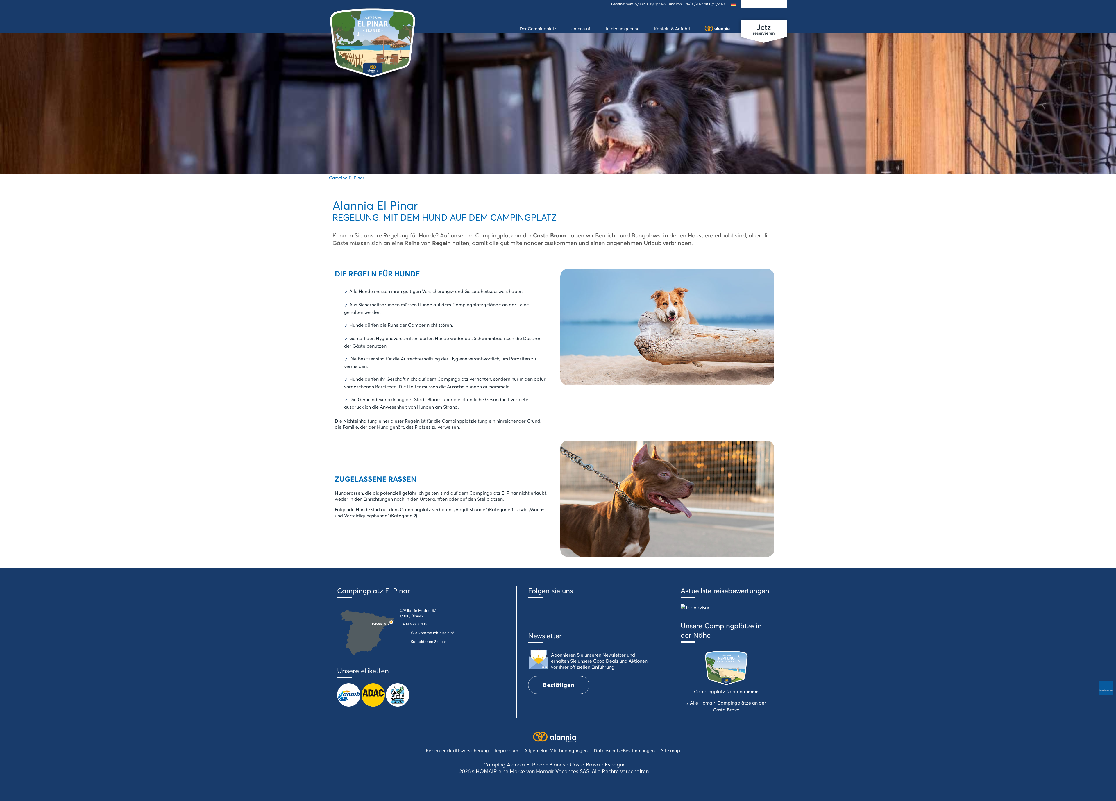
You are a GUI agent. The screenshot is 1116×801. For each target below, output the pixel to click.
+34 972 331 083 (416, 624)
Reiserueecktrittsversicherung (457, 750)
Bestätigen (559, 685)
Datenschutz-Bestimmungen (624, 750)
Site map (670, 750)
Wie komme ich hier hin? (432, 632)
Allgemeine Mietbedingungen (556, 750)
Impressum (506, 750)
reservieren (764, 29)
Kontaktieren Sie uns (428, 641)
